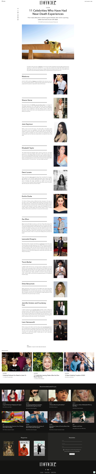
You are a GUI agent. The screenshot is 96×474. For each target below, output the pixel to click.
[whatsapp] (18, 18)
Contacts (41, 472)
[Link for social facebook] (45, 469)
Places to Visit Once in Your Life (39, 346)
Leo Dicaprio (41, 243)
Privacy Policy (77, 451)
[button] (45, 448)
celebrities (40, 66)
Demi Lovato (32, 177)
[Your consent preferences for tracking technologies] (94, 472)
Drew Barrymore (25, 289)
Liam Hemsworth (46, 326)
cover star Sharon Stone (38, 104)
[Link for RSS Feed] (50, 469)
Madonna (35, 81)
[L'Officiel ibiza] (48, 3)
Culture (48, 7)
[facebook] (18, 10)
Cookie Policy (53, 472)
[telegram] (18, 20)
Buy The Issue (87, 1)
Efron (23, 223)
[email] (18, 9)
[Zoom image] (60, 84)
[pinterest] (18, 12)
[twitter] (18, 16)
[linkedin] (18, 14)
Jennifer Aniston (36, 309)
